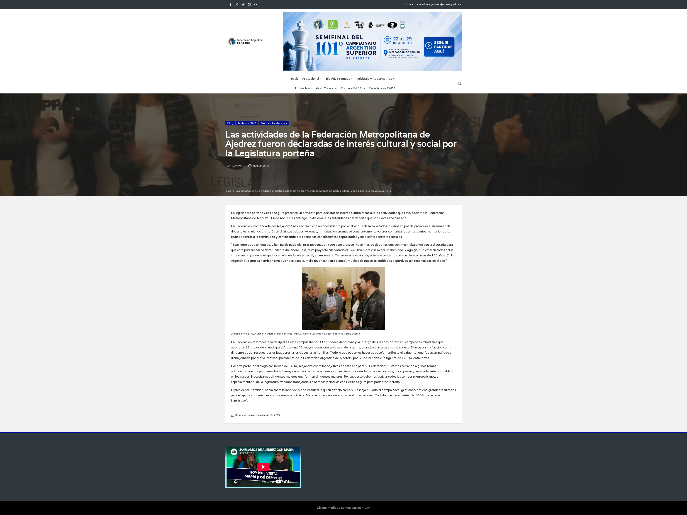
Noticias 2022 (247, 123)
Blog (230, 123)
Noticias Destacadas (274, 123)
